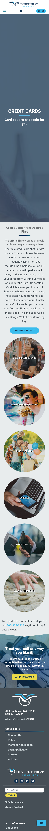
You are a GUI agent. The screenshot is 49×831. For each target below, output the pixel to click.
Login (41, 11)
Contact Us (14, 735)
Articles (13, 759)
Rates (11, 740)
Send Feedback (15, 807)
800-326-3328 (15, 625)
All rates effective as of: (15, 719)
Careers (13, 754)
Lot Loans (12, 827)
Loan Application (18, 749)
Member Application (20, 744)
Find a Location (15, 802)
